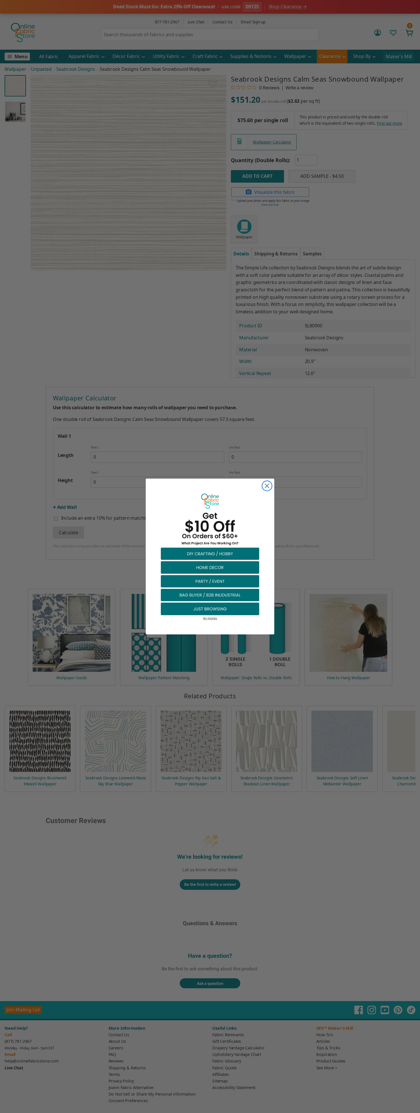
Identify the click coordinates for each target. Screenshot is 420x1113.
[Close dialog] (267, 486)
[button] (210, 553)
